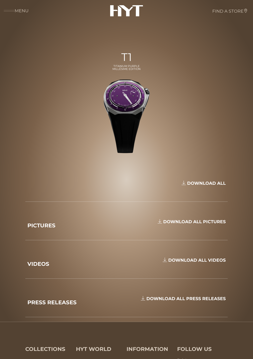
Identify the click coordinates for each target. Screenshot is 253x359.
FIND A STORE (228, 11)
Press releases (52, 302)
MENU (21, 10)
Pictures (41, 225)
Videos (38, 264)
